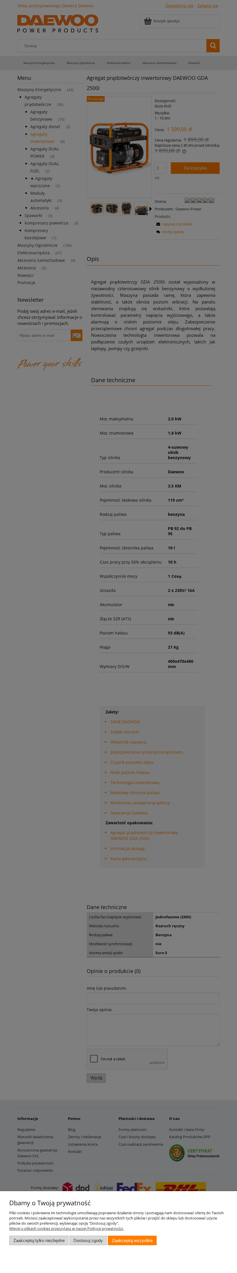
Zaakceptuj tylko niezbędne (39, 1240)
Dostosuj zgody (88, 1240)
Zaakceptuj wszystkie (132, 1240)
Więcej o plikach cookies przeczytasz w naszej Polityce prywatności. (66, 1228)
